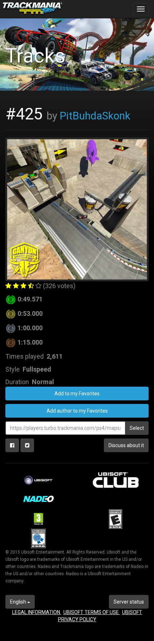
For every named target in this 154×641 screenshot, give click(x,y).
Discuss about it (126, 445)
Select (137, 428)
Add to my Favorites (77, 393)
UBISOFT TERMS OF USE (91, 612)
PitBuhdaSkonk (95, 116)
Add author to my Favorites (77, 411)
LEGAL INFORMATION (36, 612)
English (18, 602)
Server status (129, 602)
